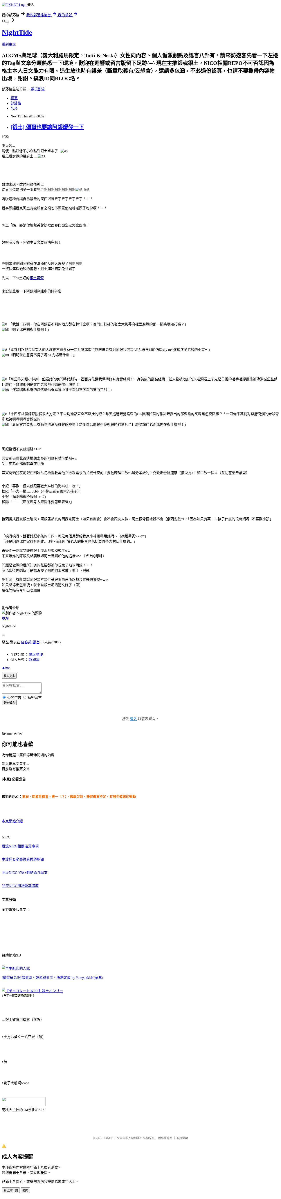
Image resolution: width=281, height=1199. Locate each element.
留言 (36, 642)
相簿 (14, 98)
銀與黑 (34, 660)
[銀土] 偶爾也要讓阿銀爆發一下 (47, 127)
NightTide (17, 32)
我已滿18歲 (11, 1190)
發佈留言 (9, 702)
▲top (6, 667)
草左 (5, 618)
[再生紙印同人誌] (16, 968)
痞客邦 (26, 642)
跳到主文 (9, 44)
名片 (14, 108)
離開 (25, 1190)
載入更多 (9, 676)
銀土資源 (37, 278)
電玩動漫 (38, 89)
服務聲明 (182, 1138)
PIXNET (108, 1138)
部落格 (16, 103)
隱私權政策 (165, 1138)
